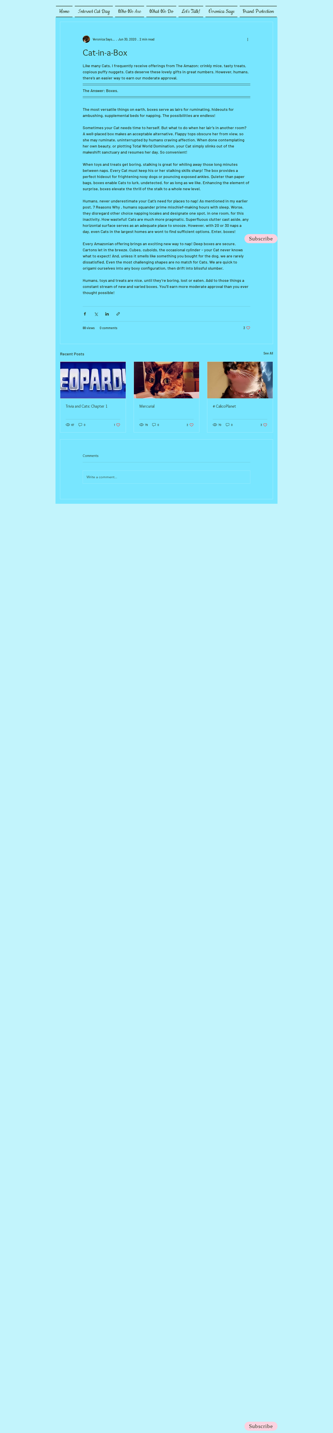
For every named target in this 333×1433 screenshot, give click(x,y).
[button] (129, 11)
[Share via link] (118, 314)
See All (268, 353)
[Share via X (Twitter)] (96, 314)
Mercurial (146, 406)
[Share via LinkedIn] (107, 314)
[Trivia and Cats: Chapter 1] (93, 380)
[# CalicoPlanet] (240, 380)
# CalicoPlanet (224, 406)
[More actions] (247, 39)
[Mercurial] (166, 380)
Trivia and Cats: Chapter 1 (87, 406)
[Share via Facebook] (85, 314)
